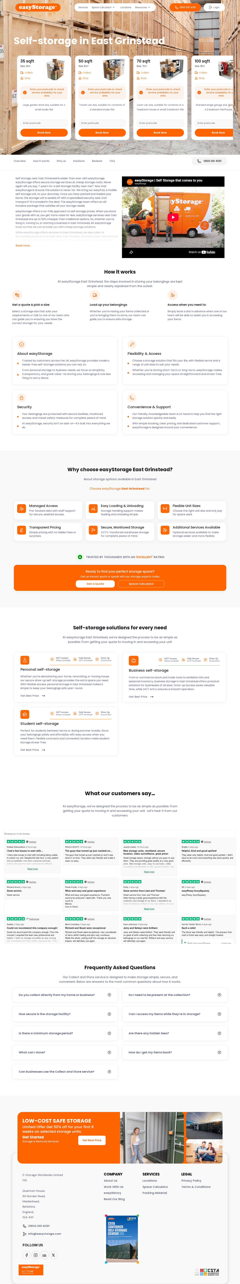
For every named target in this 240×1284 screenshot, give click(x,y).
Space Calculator (141, 584)
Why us (61, 161)
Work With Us (113, 1187)
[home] (38, 7)
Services (83, 7)
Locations (125, 7)
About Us (110, 1180)
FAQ (112, 161)
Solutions (79, 161)
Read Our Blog (114, 1199)
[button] (104, 7)
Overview (20, 161)
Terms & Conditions (196, 1187)
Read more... (23, 245)
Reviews (97, 161)
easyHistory (112, 1193)
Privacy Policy (191, 1180)
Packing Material (155, 1193)
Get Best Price (91, 1140)
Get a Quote (95, 584)
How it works (41, 161)
